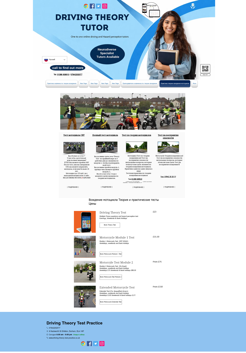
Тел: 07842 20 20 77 (168, 177)
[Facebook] (92, 6)
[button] (110, 225)
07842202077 (76, 74)
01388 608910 (63, 74)
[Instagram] (104, 6)
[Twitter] (98, 6)
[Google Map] (85, 6)
